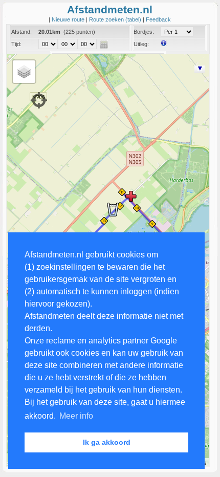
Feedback (158, 19)
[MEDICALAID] (131, 196)
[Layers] (24, 71)
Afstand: (21, 32)
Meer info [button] (76, 415)
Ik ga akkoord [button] (106, 442)
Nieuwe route (69, 19)
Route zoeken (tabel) (116, 19)
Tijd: (16, 44)
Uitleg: (141, 44)
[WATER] (112, 209)
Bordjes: (144, 32)
